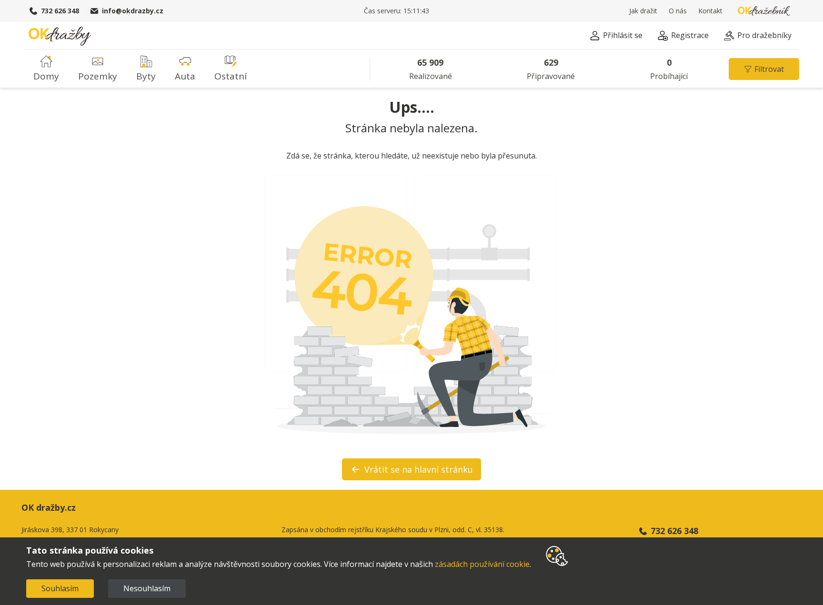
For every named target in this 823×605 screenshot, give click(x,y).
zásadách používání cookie (482, 564)
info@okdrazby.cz (132, 10)
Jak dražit (643, 10)
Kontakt (710, 10)
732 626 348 (60, 10)
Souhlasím (60, 588)
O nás (678, 10)
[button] (616, 37)
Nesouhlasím (147, 588)
